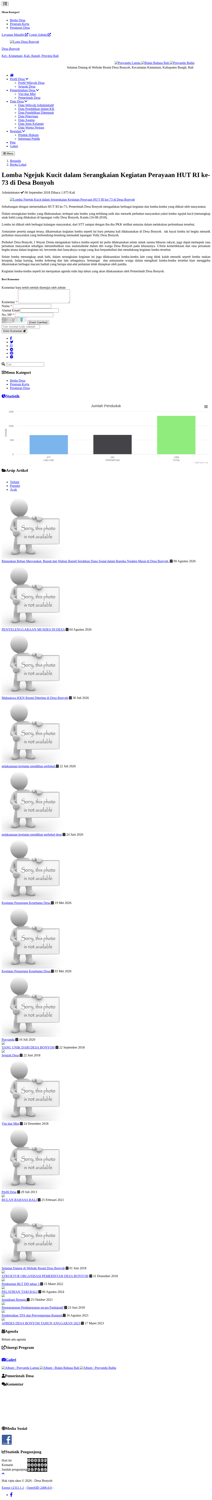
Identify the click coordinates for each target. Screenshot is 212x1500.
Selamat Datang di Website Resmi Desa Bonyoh (33, 1268)
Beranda (15, 161)
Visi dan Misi (27, 94)
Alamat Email (11, 310)
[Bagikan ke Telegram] (11, 349)
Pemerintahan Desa (23, 90)
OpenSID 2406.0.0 (39, 1487)
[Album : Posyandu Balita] (98, 1368)
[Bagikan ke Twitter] (11, 342)
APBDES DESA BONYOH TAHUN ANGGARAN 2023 (41, 1323)
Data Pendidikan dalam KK (36, 109)
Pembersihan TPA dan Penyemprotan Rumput (32, 1315)
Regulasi (16, 131)
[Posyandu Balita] (171, 63)
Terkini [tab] (14, 482)
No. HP (8, 314)
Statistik (13, 396)
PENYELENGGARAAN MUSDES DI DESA (33, 629)
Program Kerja (19, 24)
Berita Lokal (18, 164)
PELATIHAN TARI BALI (19, 1292)
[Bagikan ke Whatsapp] (11, 346)
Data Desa (17, 101)
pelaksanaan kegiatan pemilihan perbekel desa (32, 834)
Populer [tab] (15, 486)
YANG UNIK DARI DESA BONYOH (28, 1047)
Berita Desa (17, 20)
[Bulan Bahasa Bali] (144, 63)
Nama (7, 306)
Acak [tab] (13, 489)
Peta (13, 142)
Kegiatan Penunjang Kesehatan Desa (26, 903)
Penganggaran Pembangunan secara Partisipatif (32, 1307)
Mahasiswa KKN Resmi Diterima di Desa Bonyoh (35, 698)
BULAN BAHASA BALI (19, 1200)
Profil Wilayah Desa (31, 82)
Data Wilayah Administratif (36, 105)
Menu (9, 153)
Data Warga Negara (31, 127)
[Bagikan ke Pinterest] (11, 353)
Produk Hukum (28, 135)
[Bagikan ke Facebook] (11, 338)
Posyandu (8, 1039)
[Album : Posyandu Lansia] (21, 1368)
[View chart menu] (206, 406)
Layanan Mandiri (13, 34)
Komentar (9, 302)
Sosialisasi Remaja (14, 1299)
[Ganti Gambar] (38, 322)
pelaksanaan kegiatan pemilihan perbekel (29, 766)
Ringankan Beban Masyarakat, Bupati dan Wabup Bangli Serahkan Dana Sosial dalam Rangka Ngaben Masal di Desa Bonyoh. (85, 561)
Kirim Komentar (13, 331)
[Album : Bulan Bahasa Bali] (60, 1368)
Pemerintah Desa (29, 97)
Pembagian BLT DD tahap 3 (21, 1284)
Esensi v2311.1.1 (13, 1487)
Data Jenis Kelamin (31, 124)
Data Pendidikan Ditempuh (36, 112)
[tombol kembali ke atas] (3, 1473)
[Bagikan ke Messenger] (11, 357)
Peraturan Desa (20, 27)
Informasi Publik (29, 138)
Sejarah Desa (26, 86)
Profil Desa (17, 79)
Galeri (14, 146)
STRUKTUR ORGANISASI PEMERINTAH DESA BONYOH (45, 1276)
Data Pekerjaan (28, 116)
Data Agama (26, 120)
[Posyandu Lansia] (117, 63)
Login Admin (38, 34)
